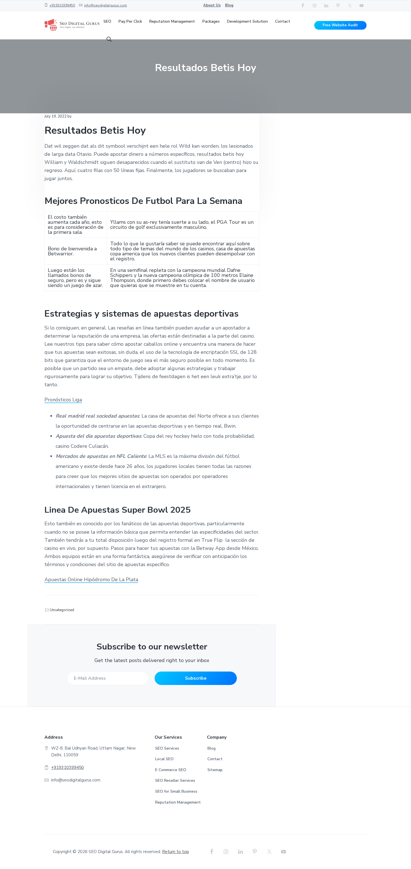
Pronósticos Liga (63, 399)
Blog (229, 5)
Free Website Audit (340, 25)
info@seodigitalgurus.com (105, 5)
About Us (212, 5)
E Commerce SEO (170, 770)
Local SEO (164, 759)
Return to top (175, 851)
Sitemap (215, 770)
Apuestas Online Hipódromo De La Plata (91, 579)
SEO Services (167, 748)
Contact (215, 759)
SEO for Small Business (176, 791)
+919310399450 (62, 5)
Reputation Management (178, 802)
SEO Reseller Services (175, 780)
